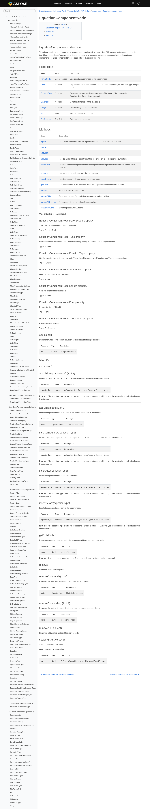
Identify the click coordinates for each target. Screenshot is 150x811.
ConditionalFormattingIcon (20, 390)
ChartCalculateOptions (18, 266)
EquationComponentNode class (59, 28)
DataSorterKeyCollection (19, 574)
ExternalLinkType (16, 776)
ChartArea (14, 262)
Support (79, 3)
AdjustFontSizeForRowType (20, 57)
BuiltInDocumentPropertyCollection (23, 158)
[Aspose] (18, 3)
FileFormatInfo (15, 782)
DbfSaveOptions (16, 590)
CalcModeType (15, 178)
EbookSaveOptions (17, 671)
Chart (12, 259)
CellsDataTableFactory (18, 235)
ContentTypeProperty (18, 420)
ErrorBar (13, 728)
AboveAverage (15, 23)
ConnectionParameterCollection (22, 414)
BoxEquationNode (17, 151)
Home (41, 11)
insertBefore (46, 179)
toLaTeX (44, 147)
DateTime (13, 577)
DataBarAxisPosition (17, 530)
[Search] (139, 3)
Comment (13, 373)
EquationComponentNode (19, 691)
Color (12, 336)
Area (12, 67)
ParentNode (46, 79)
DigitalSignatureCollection (19, 624)
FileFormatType (16, 786)
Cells (12, 229)
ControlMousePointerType (20, 441)
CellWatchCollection (17, 225)
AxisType (13, 108)
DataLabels (14, 553)
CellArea (13, 202)
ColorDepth (14, 340)
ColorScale (14, 350)
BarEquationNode (16, 121)
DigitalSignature (16, 621)
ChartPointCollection (17, 299)
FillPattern (14, 799)
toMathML (45, 153)
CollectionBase (15, 333)
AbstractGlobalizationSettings (21, 34)
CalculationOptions (17, 188)
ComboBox (14, 363)
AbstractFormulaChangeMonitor (22, 30)
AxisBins (13, 104)
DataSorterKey (15, 570)
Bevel (12, 128)
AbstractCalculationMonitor (20, 27)
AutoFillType (14, 74)
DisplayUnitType (16, 638)
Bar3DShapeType (16, 118)
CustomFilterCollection (18, 496)
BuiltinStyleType (16, 161)
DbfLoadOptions (16, 587)
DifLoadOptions (16, 614)
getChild (44, 185)
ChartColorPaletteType (18, 272)
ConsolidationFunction (18, 417)
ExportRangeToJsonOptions (20, 755)
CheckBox (14, 319)
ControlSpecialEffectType (19, 461)
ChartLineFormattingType (19, 289)
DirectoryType (15, 627)
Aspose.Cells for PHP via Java (17, 17)
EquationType (46, 93)
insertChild (45, 165)
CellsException (15, 242)
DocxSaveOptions (16, 648)
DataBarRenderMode (18, 547)
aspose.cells (12, 20)
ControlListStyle (16, 434)
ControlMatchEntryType (19, 437)
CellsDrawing (15, 239)
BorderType (14, 148)
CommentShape (16, 380)
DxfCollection (15, 658)
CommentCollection (17, 377)
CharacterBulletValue (18, 256)
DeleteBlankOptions (17, 600)
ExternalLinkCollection (18, 772)
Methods (49, 35)
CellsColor (14, 232)
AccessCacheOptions (18, 47)
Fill (11, 792)
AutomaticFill (15, 98)
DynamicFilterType (17, 664)
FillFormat (14, 796)
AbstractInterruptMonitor (19, 37)
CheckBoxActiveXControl (19, 323)
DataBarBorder (15, 533)
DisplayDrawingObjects (18, 631)
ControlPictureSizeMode (19, 451)
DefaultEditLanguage (18, 594)
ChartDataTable (16, 276)
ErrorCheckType (16, 749)
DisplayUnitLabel (16, 634)
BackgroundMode (16, 111)
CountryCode (15, 478)
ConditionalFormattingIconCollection (22, 395)
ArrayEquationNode (17, 71)
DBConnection (15, 523)
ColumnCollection (16, 360)
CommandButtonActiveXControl (22, 370)
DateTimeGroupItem (17, 580)
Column (13, 357)
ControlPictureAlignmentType (21, 444)
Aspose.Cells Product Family (56, 11)
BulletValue (14, 171)
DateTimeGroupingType (19, 584)
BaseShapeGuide (16, 124)
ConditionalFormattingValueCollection (22, 407)
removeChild (46, 196)
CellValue (13, 212)
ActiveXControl (15, 50)
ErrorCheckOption (17, 742)
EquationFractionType (18, 698)
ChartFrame (14, 282)
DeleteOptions (15, 604)
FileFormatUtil (15, 789)
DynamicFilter (15, 661)
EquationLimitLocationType (20, 707)
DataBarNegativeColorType (20, 543)
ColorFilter (14, 343)
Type (43, 85)
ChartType (14, 316)
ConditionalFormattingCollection (22, 387)
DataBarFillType (16, 540)
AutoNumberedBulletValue (20, 91)
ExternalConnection (17, 759)
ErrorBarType (15, 735)
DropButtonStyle (16, 654)
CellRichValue (15, 209)
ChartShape (14, 303)
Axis (11, 101)
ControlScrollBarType (18, 454)
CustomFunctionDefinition (19, 500)
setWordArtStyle (47, 208)
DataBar (13, 527)
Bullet (12, 165)
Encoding (13, 678)
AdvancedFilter (15, 60)
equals (43, 142)
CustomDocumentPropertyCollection (22, 490)
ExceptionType (15, 752)
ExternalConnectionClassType (21, 762)
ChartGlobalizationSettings (20, 286)
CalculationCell (15, 182)
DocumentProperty (17, 641)
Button (12, 175)
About (99, 3)
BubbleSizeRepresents (18, 155)
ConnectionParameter (18, 410)
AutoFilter (13, 77)
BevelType (14, 134)
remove (44, 191)
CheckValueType (16, 330)
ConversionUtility (16, 468)
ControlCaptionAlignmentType (21, 431)
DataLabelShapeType (18, 550)
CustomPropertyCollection (20, 513)
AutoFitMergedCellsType (19, 81)
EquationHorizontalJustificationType (22, 703)
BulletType (14, 168)
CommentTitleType (17, 383)
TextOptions (46, 119)
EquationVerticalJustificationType (22, 725)
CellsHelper (14, 249)
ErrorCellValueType (17, 739)
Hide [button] (64, 24)
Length (43, 108)
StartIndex (45, 102)
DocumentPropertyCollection (20, 644)
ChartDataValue (16, 279)
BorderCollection (16, 145)
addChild (44, 159)
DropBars (13, 651)
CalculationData (16, 185)
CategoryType (15, 195)
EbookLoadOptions (17, 668)
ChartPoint (14, 296)
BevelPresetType (16, 131)
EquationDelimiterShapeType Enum (123, 674)
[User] (133, 3)
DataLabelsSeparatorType (20, 557)
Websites (89, 3)
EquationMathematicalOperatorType (22, 712)
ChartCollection (16, 269)
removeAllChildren (48, 202)
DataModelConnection (18, 564)
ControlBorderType (17, 427)
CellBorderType (16, 205)
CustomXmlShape (17, 520)
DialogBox (14, 611)
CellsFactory (14, 245)
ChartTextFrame (16, 313)
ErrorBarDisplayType (18, 732)
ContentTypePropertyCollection (21, 424)
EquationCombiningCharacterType (23, 688)
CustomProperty (16, 510)
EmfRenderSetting (17, 675)
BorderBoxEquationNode (19, 141)
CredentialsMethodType (19, 481)
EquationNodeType (17, 722)
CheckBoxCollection (17, 326)
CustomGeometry (16, 503)
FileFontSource (16, 779)
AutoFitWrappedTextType (19, 84)
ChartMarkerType (16, 293)
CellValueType (15, 219)
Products (57, 3)
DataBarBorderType (17, 537)
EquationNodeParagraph (19, 718)
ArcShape (13, 64)
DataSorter (14, 567)
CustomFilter (15, 493)
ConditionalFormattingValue (20, 402)
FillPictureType (15, 802)
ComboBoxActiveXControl (19, 367)
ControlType (14, 464)
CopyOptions (15, 474)
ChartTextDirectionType (19, 309)
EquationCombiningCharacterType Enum (58, 674)
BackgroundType (16, 114)
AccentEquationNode (18, 44)
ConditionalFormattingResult (20, 399)
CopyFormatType (16, 471)
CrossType (14, 484)
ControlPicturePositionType (20, 447)
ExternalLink (14, 769)
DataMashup (15, 560)
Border (12, 138)
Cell (11, 198)
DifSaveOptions (16, 617)
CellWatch (14, 222)
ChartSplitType (15, 306)
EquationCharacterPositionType (22, 685)
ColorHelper (14, 346)
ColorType (14, 353)
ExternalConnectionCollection (21, 765)
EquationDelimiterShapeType (21, 695)
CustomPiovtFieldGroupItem (20, 506)
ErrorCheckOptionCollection (20, 745)
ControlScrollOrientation (19, 458)
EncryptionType (16, 681)
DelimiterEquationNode (18, 607)
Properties (50, 32)
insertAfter (45, 173)
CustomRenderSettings (18, 516)
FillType (13, 806)
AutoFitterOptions (16, 87)
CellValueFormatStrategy (19, 215)
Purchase (68, 3)
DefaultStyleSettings (17, 597)
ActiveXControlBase (17, 54)
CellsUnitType (15, 252)
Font (42, 113)
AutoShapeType (16, 94)
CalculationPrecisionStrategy (20, 192)
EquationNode (15, 715)
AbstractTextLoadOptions (19, 40)
